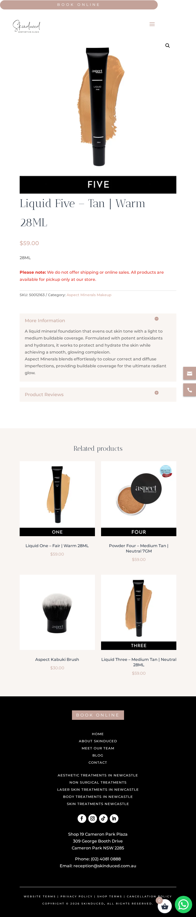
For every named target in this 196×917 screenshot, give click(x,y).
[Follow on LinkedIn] (114, 818)
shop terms (109, 896)
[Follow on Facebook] (82, 818)
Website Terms (40, 896)
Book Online (79, 4)
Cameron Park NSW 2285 (98, 848)
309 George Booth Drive (98, 841)
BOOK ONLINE (98, 715)
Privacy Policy (76, 896)
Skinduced (92, 903)
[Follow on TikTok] (103, 818)
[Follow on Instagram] (92, 818)
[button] (167, 45)
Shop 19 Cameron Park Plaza (98, 834)
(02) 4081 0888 (106, 859)
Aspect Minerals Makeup (89, 295)
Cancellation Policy (149, 896)
